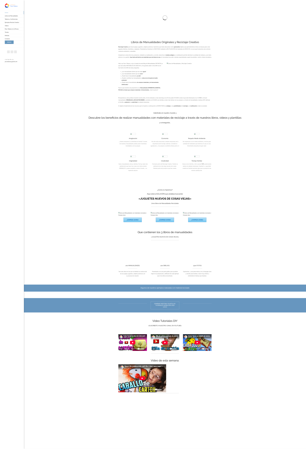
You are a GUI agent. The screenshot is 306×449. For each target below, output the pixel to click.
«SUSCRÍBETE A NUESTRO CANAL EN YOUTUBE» (165, 325)
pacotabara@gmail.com (11, 61)
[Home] (132, 213)
